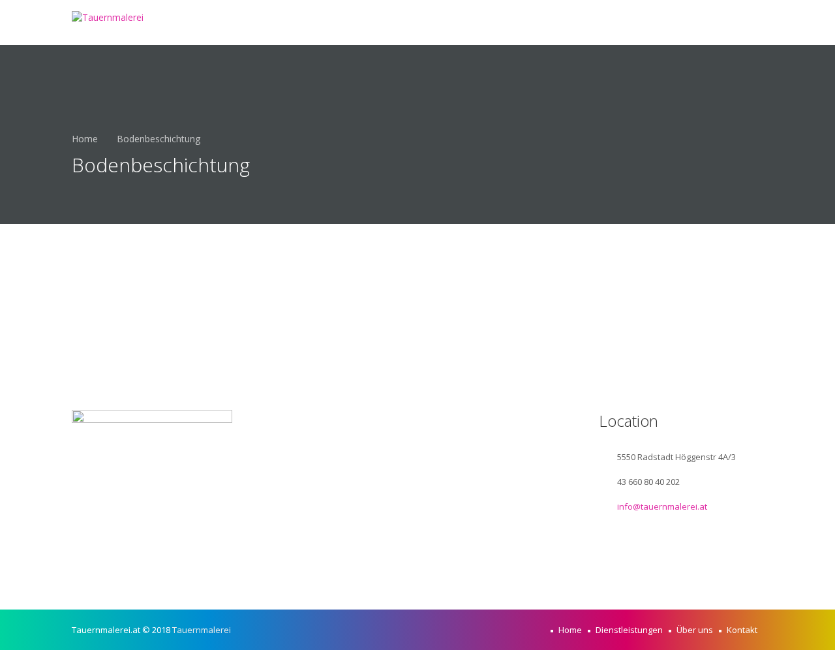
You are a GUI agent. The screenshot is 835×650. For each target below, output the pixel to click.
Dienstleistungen (562, 22)
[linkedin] (160, 564)
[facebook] (81, 564)
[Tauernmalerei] (108, 17)
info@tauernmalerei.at (662, 506)
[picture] (186, 564)
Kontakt (729, 22)
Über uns (658, 22)
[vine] (134, 564)
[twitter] (107, 564)
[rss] (212, 564)
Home (477, 22)
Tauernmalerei (201, 630)
